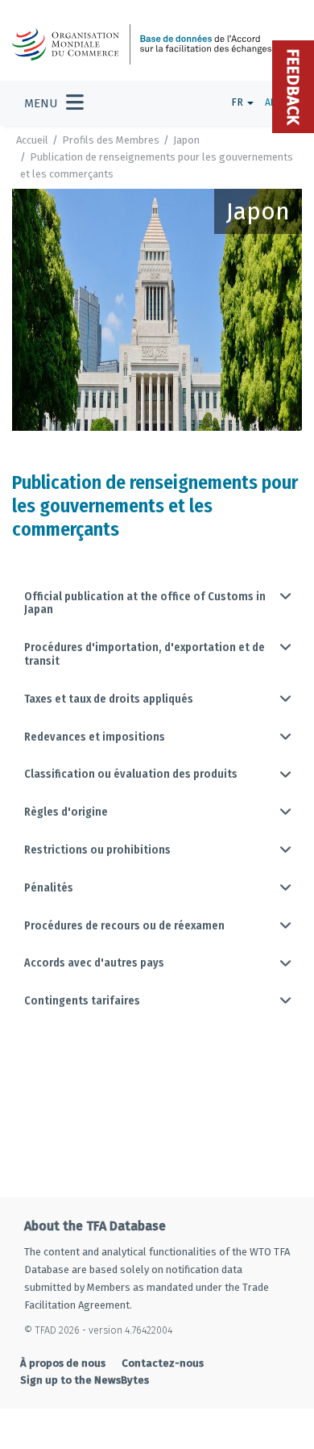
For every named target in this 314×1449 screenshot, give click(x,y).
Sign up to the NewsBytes (84, 1380)
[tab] (157, 604)
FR (238, 102)
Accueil (32, 140)
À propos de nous (62, 1363)
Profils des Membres (110, 140)
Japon (186, 140)
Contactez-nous (163, 1363)
